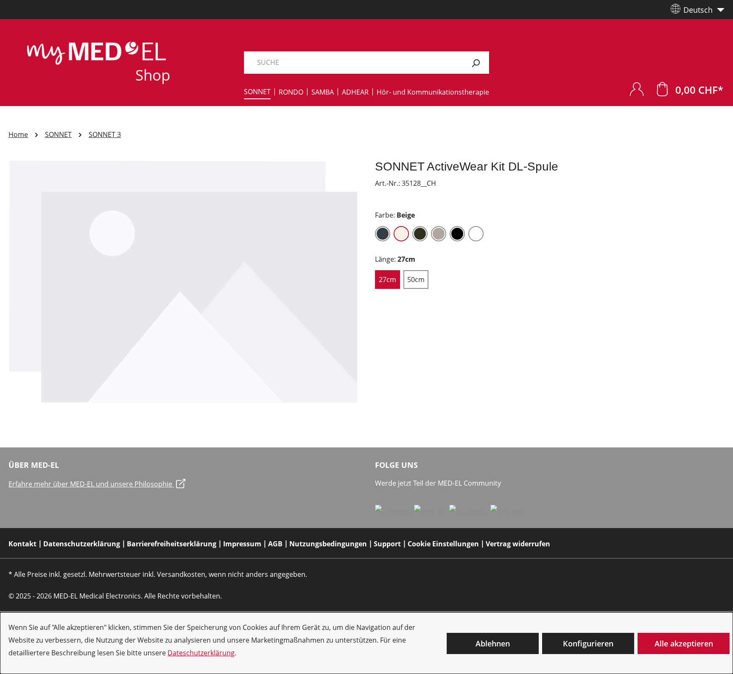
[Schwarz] (457, 233)
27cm (387, 279)
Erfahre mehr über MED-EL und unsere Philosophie (91, 484)
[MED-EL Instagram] (469, 511)
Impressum (242, 543)
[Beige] (401, 233)
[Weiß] (476, 233)
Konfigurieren (588, 643)
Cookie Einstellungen (443, 543)
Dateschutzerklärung (201, 652)
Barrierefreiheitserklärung (171, 543)
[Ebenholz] (420, 233)
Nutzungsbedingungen (328, 543)
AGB (275, 543)
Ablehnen (493, 643)
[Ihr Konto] (636, 89)
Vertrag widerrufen (518, 543)
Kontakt (22, 543)
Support (387, 543)
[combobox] (353, 62)
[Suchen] (475, 62)
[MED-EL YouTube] (508, 511)
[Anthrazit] (382, 233)
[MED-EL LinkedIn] (431, 511)
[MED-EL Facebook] (394, 511)
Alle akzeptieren (684, 643)
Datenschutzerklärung (81, 543)
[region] (183, 282)
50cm (416, 279)
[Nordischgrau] (438, 233)
